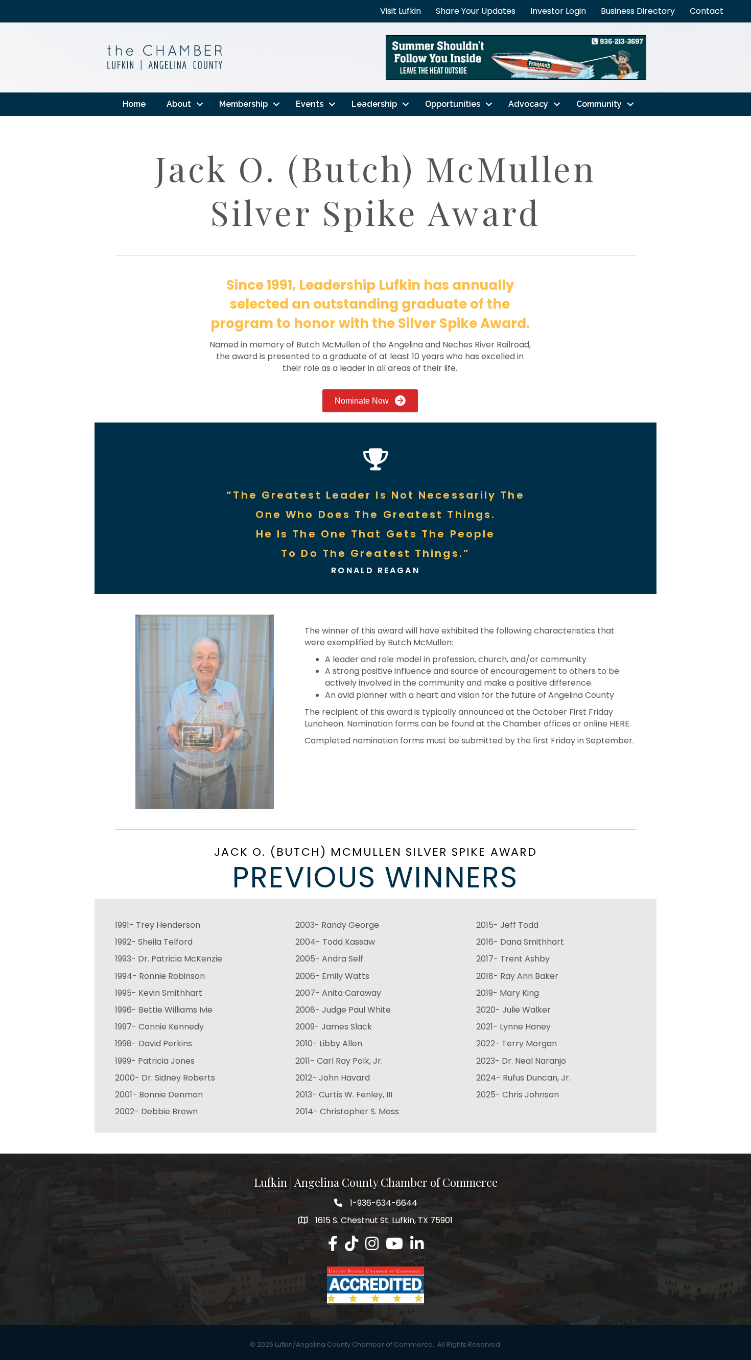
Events (309, 104)
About (179, 104)
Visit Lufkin (400, 11)
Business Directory (638, 11)
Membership (243, 104)
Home (134, 104)
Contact (706, 11)
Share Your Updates (475, 11)
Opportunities (452, 104)
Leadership (374, 104)
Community (599, 104)
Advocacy (528, 104)
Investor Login (558, 11)
